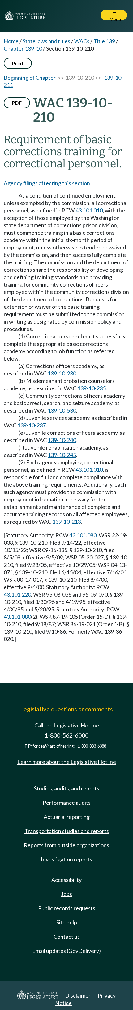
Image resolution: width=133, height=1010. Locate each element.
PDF (17, 103)
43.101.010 (89, 210)
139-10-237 (31, 425)
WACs (81, 41)
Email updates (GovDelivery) (66, 950)
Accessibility (66, 879)
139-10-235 (91, 388)
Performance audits (67, 802)
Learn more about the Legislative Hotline (66, 761)
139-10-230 (62, 373)
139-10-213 (66, 521)
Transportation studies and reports (66, 831)
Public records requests (66, 908)
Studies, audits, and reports (66, 788)
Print (18, 63)
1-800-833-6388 (92, 746)
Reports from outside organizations (66, 845)
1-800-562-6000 (66, 735)
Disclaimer (78, 995)
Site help (66, 922)
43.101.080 (83, 535)
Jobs (66, 894)
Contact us (67, 936)
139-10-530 (62, 410)
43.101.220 (17, 594)
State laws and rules (46, 41)
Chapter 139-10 (23, 48)
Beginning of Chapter (30, 77)
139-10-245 (62, 454)
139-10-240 (62, 440)
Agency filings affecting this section (47, 183)
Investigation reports (66, 859)
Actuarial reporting (67, 816)
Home (11, 41)
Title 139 (104, 41)
